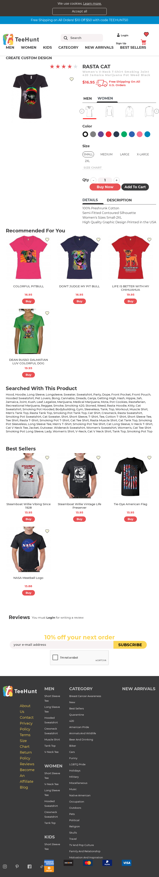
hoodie (20, 394)
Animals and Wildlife (82, 733)
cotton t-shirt (115, 416)
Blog (24, 787)
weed (101, 405)
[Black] (85, 134)
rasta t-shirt (29, 420)
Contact (27, 717)
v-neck (80, 431)
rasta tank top (41, 413)
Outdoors (75, 807)
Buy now (105, 187)
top (111, 409)
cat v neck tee (17, 427)
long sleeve (36, 394)
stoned (91, 405)
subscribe (130, 644)
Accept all (79, 11)
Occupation (76, 801)
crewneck (109, 413)
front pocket (121, 394)
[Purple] (101, 134)
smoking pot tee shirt (89, 424)
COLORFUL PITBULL (28, 286)
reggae (46, 405)
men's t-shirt (62, 424)
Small (88, 154)
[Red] (108, 134)
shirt (64, 416)
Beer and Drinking (81, 739)
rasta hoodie (117, 405)
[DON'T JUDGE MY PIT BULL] (79, 257)
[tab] (93, 200)
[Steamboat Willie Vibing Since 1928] (28, 475)
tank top (119, 431)
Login (124, 35)
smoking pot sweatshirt (23, 416)
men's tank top (17, 413)
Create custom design (29, 58)
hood (10, 394)
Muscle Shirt (52, 739)
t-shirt (93, 416)
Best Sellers (76, 708)
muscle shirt (139, 409)
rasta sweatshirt (130, 413)
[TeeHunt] (26, 39)
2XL (87, 161)
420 (71, 720)
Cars (72, 751)
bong (56, 398)
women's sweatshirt (101, 427)
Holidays (74, 770)
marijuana (64, 402)
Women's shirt (63, 431)
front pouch (141, 394)
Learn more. (92, 3)
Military (74, 776)
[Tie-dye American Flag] (130, 475)
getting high (106, 398)
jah (139, 398)
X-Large (143, 154)
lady (48, 431)
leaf (40, 402)
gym (79, 409)
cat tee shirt (79, 420)
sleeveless (91, 409)
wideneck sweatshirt (69, 427)
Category (68, 47)
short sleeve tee (139, 416)
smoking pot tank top (70, 413)
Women (28, 47)
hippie (130, 398)
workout (121, 409)
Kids (47, 47)
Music (73, 789)
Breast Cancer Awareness (85, 696)
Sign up (121, 43)
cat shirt (94, 413)
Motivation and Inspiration (86, 857)
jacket (34, 427)
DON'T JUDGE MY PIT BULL (79, 286)
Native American (80, 795)
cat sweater (51, 416)
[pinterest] (17, 866)
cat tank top (127, 420)
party (97, 394)
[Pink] (140, 134)
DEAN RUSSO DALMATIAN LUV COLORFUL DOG (28, 361)
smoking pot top (139, 431)
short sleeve (78, 416)
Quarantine (76, 714)
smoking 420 (74, 405)
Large (124, 154)
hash (121, 398)
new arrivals (138, 688)
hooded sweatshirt (20, 398)
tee (101, 416)
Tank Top (50, 745)
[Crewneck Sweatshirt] (149, 111)
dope (106, 394)
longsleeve (54, 394)
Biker (72, 745)
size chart (93, 167)
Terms (25, 735)
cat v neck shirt (99, 431)
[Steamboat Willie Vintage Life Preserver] (79, 475)
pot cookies (118, 402)
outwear (46, 427)
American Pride (79, 727)
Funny (73, 758)
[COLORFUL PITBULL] (28, 257)
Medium (106, 154)
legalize (50, 402)
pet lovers (43, 398)
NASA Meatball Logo (28, 578)
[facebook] (30, 866)
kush (31, 402)
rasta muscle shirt (103, 420)
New (72, 702)
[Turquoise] (147, 134)
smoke (58, 405)
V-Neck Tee (51, 751)
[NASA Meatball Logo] (28, 549)
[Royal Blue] (132, 134)
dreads (81, 398)
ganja (91, 398)
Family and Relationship (84, 851)
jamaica (12, 402)
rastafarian (137, 402)
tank (104, 409)
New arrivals (99, 47)
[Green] (124, 134)
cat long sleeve (118, 424)
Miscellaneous (78, 782)
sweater (69, 394)
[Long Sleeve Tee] (109, 111)
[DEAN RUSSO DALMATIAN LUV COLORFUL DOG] (28, 331)
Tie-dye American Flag (130, 504)
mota (104, 402)
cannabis (68, 398)
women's (125, 427)
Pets (72, 814)
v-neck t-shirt (141, 424)
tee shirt (12, 420)
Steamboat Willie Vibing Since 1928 (28, 505)
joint (23, 402)
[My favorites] (146, 34)
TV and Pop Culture (81, 845)
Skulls (73, 832)
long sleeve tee (39, 424)
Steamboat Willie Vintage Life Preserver (79, 505)
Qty (85, 180)
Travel (73, 838)
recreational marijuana (23, 405)
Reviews (27, 764)
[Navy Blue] (116, 134)
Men (10, 47)
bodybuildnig (65, 409)
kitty (131, 405)
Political (74, 820)
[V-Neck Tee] (89, 111)
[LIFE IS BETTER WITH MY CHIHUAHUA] (130, 257)
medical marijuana (86, 402)
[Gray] (93, 134)
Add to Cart (135, 187)
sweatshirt (84, 394)
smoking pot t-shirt (54, 420)
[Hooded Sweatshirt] (129, 111)
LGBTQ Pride (77, 764)
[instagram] (5, 866)
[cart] (143, 42)
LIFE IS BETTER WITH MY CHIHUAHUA (130, 288)
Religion (74, 826)
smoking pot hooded (38, 409)
